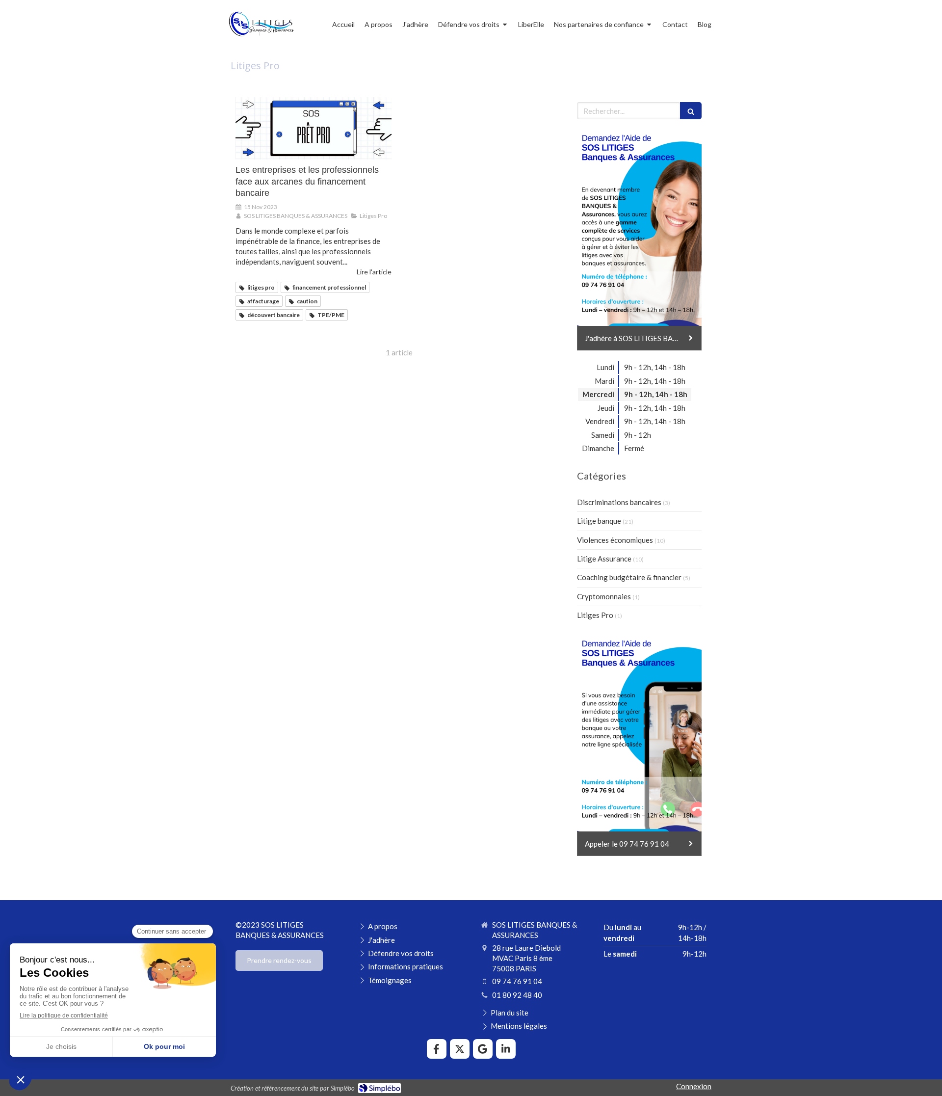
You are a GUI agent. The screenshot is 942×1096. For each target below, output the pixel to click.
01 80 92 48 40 (517, 994)
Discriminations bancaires (619, 502)
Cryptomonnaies (604, 596)
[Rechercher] (691, 110)
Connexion (693, 1086)
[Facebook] (436, 1049)
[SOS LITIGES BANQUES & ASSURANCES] (261, 37)
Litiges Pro (595, 615)
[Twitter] (460, 1049)
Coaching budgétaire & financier (629, 577)
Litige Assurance (604, 558)
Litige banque (599, 520)
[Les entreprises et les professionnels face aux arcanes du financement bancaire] (314, 128)
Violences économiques (615, 539)
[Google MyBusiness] (483, 1049)
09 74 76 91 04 (517, 981)
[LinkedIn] (506, 1049)
